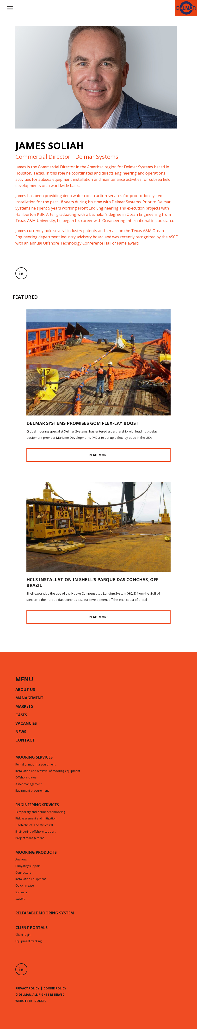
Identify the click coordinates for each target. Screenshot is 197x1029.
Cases (21, 715)
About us (25, 690)
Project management (29, 838)
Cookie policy (54, 988)
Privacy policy (27, 988)
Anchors (21, 859)
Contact (25, 740)
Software (21, 892)
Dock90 (40, 1001)
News (20, 732)
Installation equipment (30, 879)
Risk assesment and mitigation (35, 818)
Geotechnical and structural (34, 825)
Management (29, 698)
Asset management (28, 784)
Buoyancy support (27, 866)
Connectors (23, 873)
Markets (24, 707)
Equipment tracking (28, 941)
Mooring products (36, 853)
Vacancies (26, 724)
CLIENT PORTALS (31, 928)
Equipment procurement (32, 791)
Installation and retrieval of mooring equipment (47, 771)
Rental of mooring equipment (35, 764)
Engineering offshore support (35, 832)
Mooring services (34, 757)
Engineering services (37, 805)
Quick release (24, 886)
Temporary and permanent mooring (40, 812)
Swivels (20, 899)
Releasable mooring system (44, 913)
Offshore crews (25, 777)
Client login (23, 935)
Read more (98, 455)
